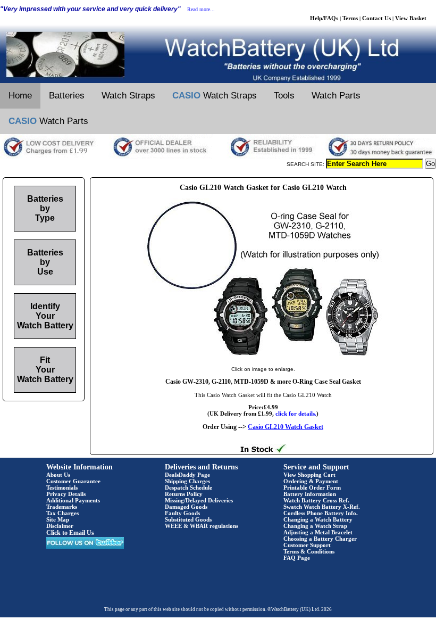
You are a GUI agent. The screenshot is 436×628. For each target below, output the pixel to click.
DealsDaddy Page (187, 475)
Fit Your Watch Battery (45, 370)
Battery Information (309, 494)
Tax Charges (62, 513)
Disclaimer (59, 526)
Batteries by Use (45, 262)
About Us (58, 475)
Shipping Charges (187, 481)
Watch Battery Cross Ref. (316, 500)
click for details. (295, 413)
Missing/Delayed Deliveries (199, 500)
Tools (284, 95)
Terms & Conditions (308, 551)
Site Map (57, 519)
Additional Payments (73, 500)
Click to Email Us (70, 532)
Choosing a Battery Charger (320, 538)
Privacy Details (66, 494)
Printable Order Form (312, 487)
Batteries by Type (45, 208)
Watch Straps (128, 95)
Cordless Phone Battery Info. (320, 513)
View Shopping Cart (309, 475)
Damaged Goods (186, 506)
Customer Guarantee (73, 481)
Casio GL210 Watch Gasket (285, 427)
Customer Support (307, 545)
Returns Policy (184, 494)
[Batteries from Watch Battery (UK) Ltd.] (218, 81)
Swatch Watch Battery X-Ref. (321, 506)
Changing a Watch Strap (315, 526)
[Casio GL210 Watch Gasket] (263, 358)
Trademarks (61, 506)
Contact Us (376, 18)
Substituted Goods (188, 519)
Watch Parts (336, 95)
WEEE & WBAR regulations (201, 526)
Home (20, 95)
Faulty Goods (182, 513)
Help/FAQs (324, 18)
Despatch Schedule (188, 487)
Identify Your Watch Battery (45, 316)
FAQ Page (296, 558)
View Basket (410, 18)
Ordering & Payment (310, 481)
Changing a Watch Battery (318, 519)
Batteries (67, 95)
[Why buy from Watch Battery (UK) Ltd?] (218, 156)
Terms (350, 18)
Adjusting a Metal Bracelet (318, 532)
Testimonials (62, 487)
